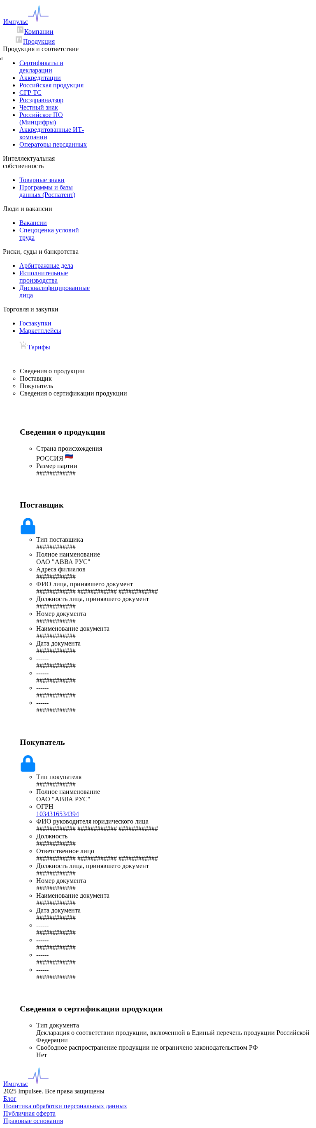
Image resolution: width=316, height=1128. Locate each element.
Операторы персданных (53, 144)
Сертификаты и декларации (41, 66)
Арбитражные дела (46, 265)
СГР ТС (30, 92)
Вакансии (33, 222)
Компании (38, 31)
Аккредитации (40, 77)
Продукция (39, 41)
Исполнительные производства (43, 276)
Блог (9, 1098)
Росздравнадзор (41, 99)
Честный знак (38, 107)
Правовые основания (33, 1120)
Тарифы (39, 347)
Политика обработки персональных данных (65, 1105)
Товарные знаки (42, 179)
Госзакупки (35, 323)
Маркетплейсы (40, 330)
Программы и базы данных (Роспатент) (47, 191)
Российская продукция (51, 85)
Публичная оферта (29, 1113)
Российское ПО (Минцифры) (41, 118)
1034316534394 (57, 813)
